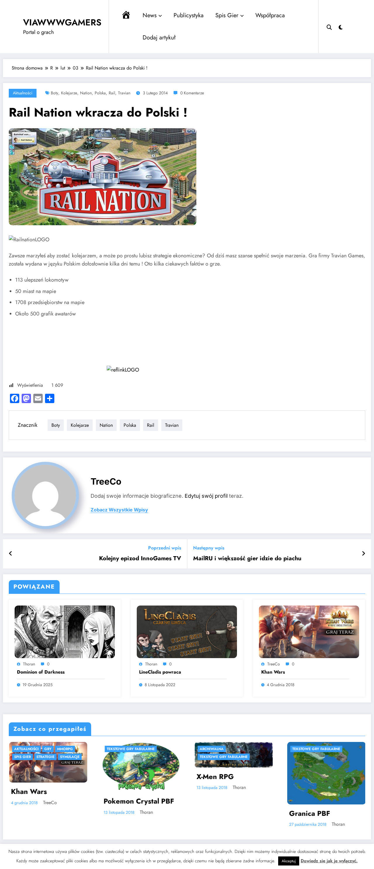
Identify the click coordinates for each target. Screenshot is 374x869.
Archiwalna (131, 749)
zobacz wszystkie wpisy (119, 510)
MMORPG (312, 749)
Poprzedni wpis (164, 548)
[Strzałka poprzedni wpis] (11, 553)
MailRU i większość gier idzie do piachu (247, 558)
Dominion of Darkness (41, 672)
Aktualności (22, 93)
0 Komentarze (192, 93)
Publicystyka (189, 15)
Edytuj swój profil (206, 496)
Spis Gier (226, 15)
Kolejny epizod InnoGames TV (140, 558)
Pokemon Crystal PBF (58, 801)
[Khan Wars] (309, 631)
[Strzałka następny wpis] (363, 553)
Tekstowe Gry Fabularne (50, 749)
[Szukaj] (329, 26)
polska (100, 93)
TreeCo (106, 481)
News (150, 15)
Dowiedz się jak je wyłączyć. (329, 861)
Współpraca (270, 15)
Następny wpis (208, 548)
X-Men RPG (134, 777)
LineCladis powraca (160, 672)
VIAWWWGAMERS (62, 22)
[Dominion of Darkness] (65, 631)
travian (124, 93)
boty (54, 93)
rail (112, 93)
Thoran (29, 664)
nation (86, 93)
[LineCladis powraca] (187, 631)
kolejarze (69, 93)
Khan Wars (273, 672)
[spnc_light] (341, 26)
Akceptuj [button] (289, 861)
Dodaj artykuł (159, 37)
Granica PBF (228, 813)
